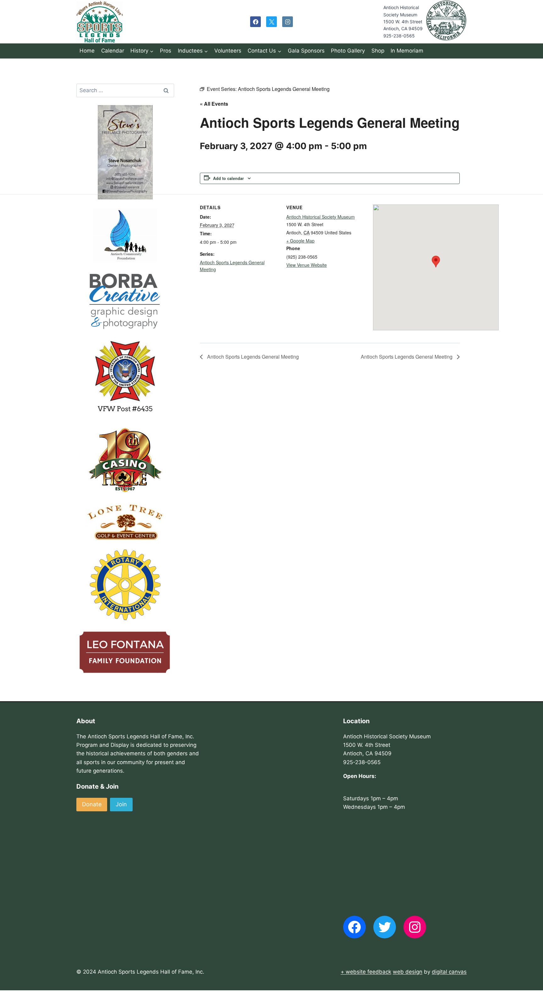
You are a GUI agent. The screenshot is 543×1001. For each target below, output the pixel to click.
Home (87, 51)
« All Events (214, 103)
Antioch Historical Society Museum (320, 217)
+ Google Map (300, 241)
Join (121, 804)
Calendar (112, 51)
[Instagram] (287, 21)
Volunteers (227, 51)
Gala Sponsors (306, 51)
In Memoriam (407, 51)
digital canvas (449, 972)
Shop (377, 51)
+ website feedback (366, 972)
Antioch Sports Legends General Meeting (252, 356)
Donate (91, 804)
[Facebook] (255, 21)
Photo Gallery (348, 51)
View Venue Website (306, 265)
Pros (165, 51)
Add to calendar (228, 178)
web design (407, 972)
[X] (271, 21)
